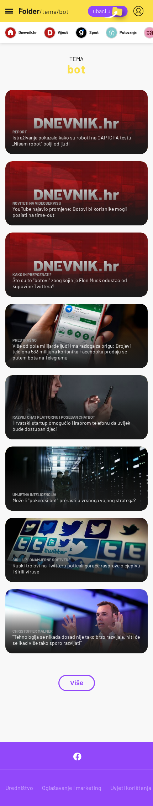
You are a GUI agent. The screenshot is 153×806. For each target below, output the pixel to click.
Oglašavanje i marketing (71, 787)
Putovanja (128, 32)
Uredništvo (19, 787)
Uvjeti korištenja (130, 787)
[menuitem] (140, 11)
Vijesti (63, 32)
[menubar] (140, 11)
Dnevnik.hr (28, 32)
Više (76, 683)
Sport (94, 32)
